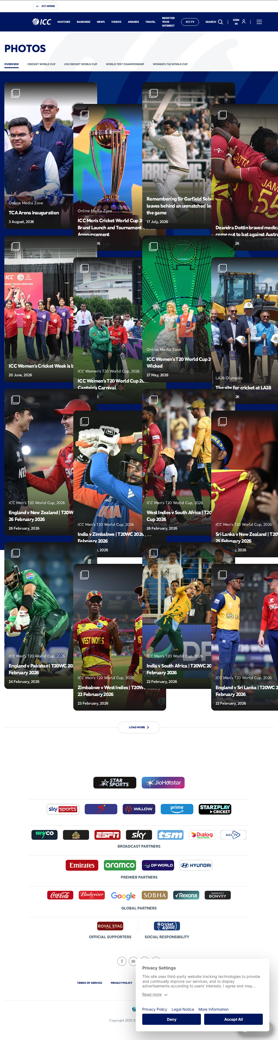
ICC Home (48, 6)
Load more (137, 727)
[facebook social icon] (122, 961)
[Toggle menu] (259, 22)
